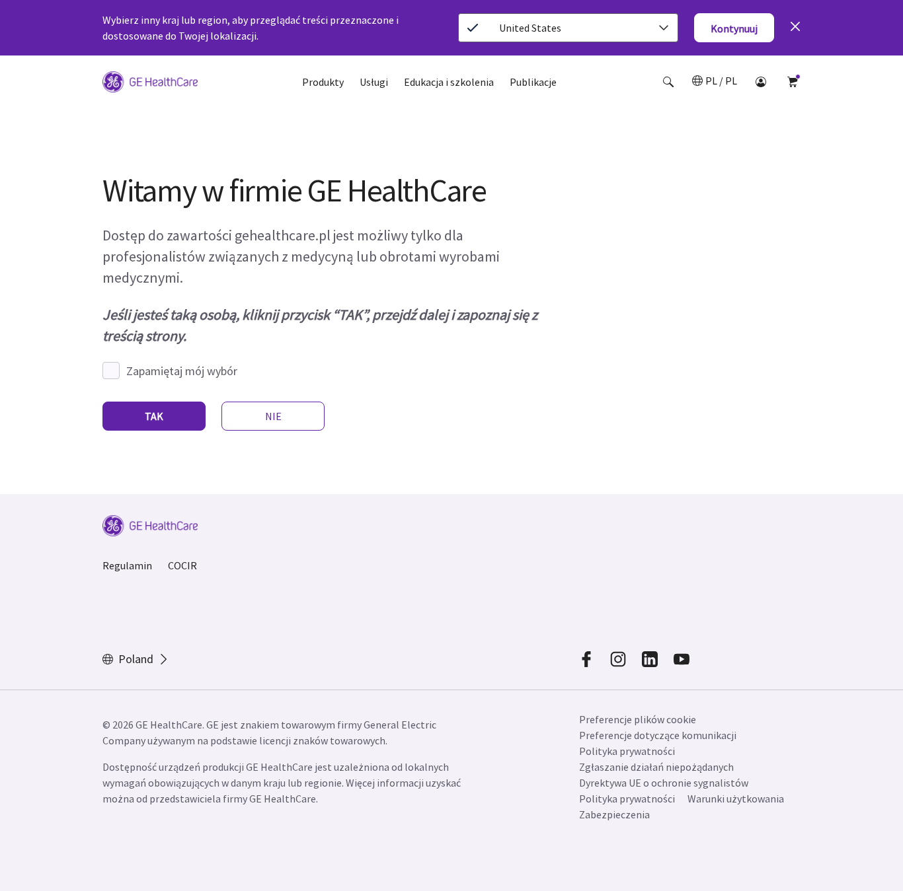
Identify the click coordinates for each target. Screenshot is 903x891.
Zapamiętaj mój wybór (181, 370)
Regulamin (127, 565)
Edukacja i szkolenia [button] (449, 82)
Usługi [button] (374, 82)
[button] (668, 82)
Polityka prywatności (627, 751)
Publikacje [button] (533, 82)
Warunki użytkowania (735, 798)
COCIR (182, 565)
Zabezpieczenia (614, 814)
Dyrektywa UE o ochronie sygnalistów (663, 782)
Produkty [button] (323, 82)
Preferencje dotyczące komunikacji (657, 735)
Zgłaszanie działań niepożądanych (656, 766)
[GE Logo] (150, 83)
